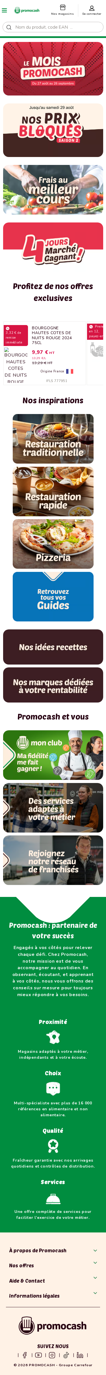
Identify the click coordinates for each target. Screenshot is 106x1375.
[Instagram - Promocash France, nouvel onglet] (52, 1355)
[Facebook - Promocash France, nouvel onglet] (24, 1355)
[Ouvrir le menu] (4, 10)
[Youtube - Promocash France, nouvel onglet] (38, 1355)
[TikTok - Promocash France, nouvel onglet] (66, 1355)
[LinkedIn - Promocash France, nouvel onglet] (80, 1355)
